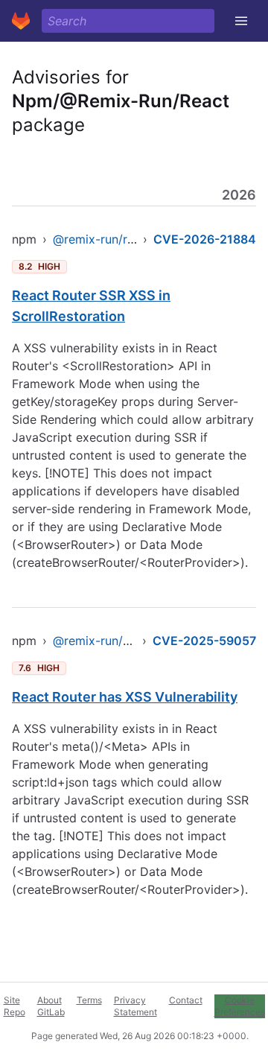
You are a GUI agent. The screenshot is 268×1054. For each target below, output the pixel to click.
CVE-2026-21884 (204, 239)
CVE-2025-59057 (204, 640)
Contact (185, 1000)
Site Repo (14, 1006)
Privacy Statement (135, 1006)
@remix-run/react (102, 239)
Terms (89, 1000)
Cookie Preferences (239, 1006)
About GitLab (51, 1006)
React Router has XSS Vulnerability (124, 697)
